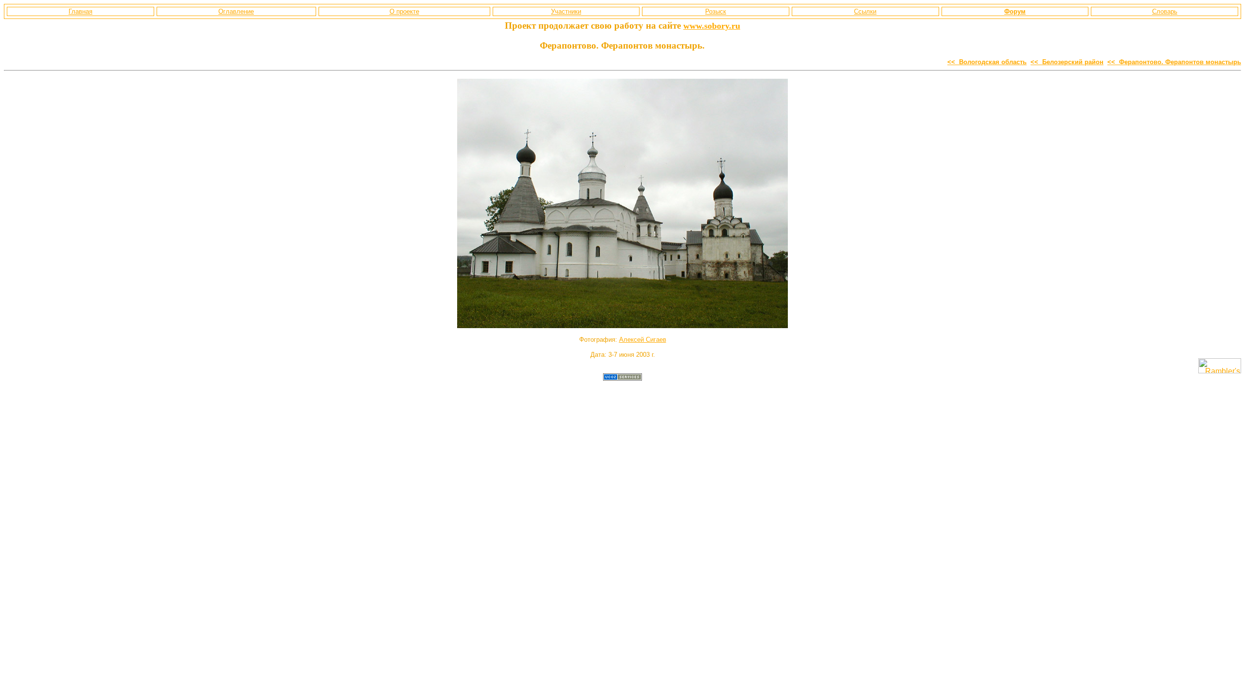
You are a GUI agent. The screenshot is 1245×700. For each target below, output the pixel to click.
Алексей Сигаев (642, 339)
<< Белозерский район (1067, 62)
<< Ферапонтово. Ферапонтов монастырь (1174, 62)
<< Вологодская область (987, 62)
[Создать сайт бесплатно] (622, 378)
